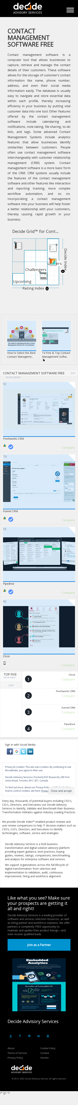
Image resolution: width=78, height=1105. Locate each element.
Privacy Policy (15, 1057)
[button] (10, 751)
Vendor (44, 1057)
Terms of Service (17, 1053)
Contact (44, 1053)
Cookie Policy (47, 1048)
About (11, 1048)
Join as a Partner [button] (39, 945)
